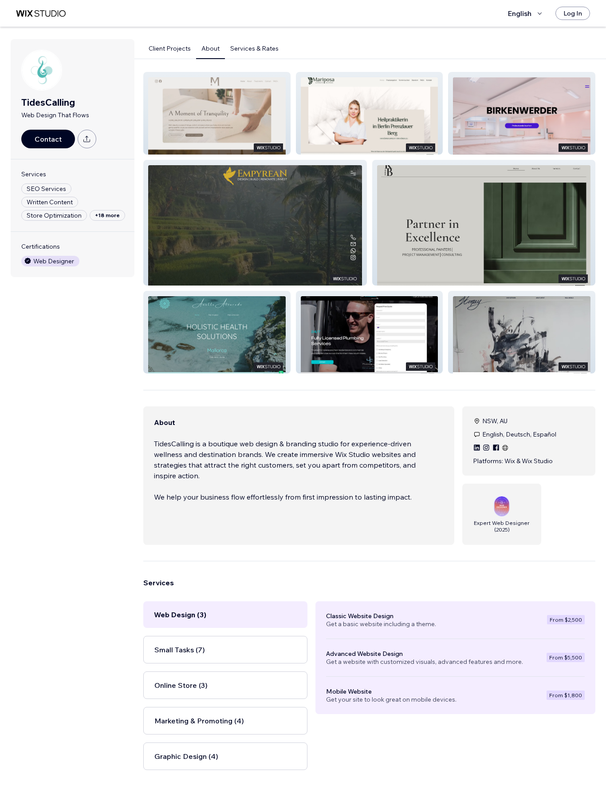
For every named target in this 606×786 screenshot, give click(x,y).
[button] (217, 113)
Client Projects (170, 48)
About (210, 48)
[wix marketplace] (41, 13)
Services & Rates (254, 48)
